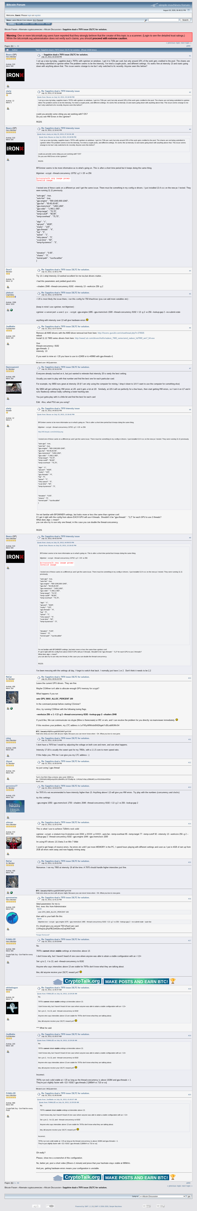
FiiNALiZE (11, 939)
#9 (190, 538)
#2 (190, 92)
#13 (189, 787)
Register (40, 24)
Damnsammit (12, 367)
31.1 (34, 20)
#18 (189, 989)
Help (19, 24)
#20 (189, 1095)
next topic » (186, 43)
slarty (8, 91)
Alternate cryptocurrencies (30, 29)
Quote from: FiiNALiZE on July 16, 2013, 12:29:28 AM (57, 994)
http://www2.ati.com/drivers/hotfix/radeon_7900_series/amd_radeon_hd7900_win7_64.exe (115, 338)
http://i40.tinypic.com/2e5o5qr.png (50, 432)
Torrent (39, 20)
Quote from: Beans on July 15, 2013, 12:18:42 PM (55, 414)
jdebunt (9, 293)
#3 (190, 129)
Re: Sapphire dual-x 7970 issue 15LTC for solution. (65, 269)
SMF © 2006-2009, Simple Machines (108, 1206)
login (30, 15)
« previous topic (173, 43)
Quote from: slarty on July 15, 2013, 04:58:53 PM (55, 542)
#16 (189, 899)
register (37, 15)
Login (32, 24)
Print (188, 46)
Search (25, 24)
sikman (9, 822)
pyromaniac (11, 897)
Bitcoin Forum (11, 29)
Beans (9, 55)
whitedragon (12, 988)
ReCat (9, 677)
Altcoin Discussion (52, 29)
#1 (190, 56)
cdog (8, 738)
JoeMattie (10, 326)
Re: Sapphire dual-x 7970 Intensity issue (60, 91)
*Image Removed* (43, 935)
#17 (189, 941)
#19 (189, 1035)
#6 (190, 328)
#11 (189, 739)
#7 (190, 368)
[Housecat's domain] (11, 708)
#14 (189, 824)
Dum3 (9, 269)
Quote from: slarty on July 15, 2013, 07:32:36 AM (55, 134)
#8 (190, 410)
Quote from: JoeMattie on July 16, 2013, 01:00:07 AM (57, 1099)
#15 (189, 862)
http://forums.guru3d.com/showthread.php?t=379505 (121, 333)
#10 (189, 678)
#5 (190, 294)
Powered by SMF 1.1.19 (84, 1206)
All (18, 46)
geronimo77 (11, 786)
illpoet (9, 761)
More (48, 24)
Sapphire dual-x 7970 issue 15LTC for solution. (85, 29)
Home (12, 24)
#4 (190, 271)
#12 (189, 763)
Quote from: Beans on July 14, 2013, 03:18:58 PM (55, 97)
